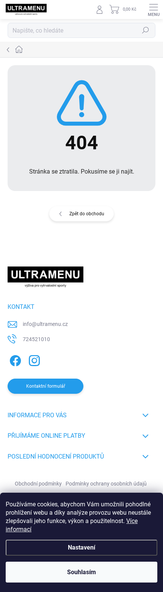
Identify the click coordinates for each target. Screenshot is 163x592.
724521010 (36, 339)
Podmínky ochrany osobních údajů (106, 484)
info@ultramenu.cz (45, 324)
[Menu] (153, 9)
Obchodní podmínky (38, 484)
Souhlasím (81, 572)
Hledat (145, 30)
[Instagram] (33, 359)
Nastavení (81, 547)
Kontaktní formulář (45, 386)
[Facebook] (14, 359)
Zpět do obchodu (86, 213)
